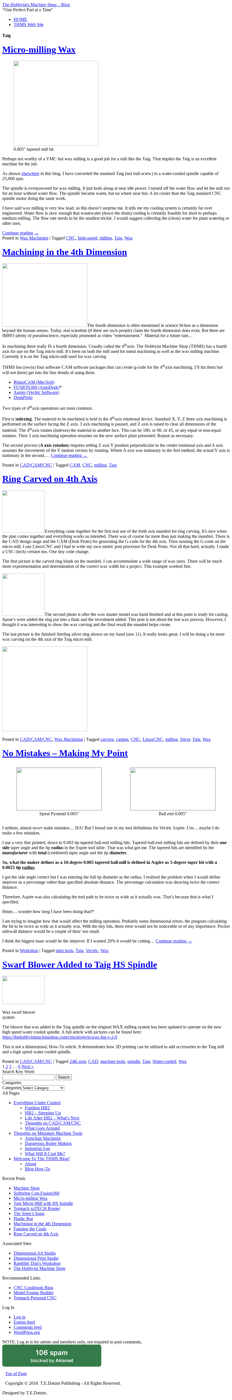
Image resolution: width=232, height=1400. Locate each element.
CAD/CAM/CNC (36, 465)
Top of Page (16, 1373)
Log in (19, 1317)
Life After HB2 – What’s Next (52, 1118)
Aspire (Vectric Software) (36, 392)
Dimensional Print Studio (36, 1258)
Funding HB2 (37, 1107)
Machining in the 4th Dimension (64, 252)
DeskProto (23, 397)
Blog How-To (37, 1168)
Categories (11, 1087)
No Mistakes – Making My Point (65, 753)
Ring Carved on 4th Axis (49, 479)
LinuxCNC (153, 739)
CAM (75, 465)
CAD (93, 1061)
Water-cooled (164, 1061)
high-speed (87, 238)
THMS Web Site (29, 24)
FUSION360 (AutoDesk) (36, 387)
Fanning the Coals (30, 1228)
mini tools (64, 950)
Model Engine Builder (33, 1292)
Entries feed (24, 1322)
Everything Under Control (37, 1102)
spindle (133, 1061)
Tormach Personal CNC (35, 1297)
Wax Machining (34, 238)
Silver (185, 739)
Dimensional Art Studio (35, 1253)
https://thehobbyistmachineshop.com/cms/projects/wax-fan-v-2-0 (59, 1037)
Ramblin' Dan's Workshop (37, 1263)
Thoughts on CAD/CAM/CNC (53, 1123)
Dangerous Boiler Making (48, 1143)
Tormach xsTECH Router (37, 1208)
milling (106, 238)
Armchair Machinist (43, 1138)
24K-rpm (78, 1061)
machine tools (112, 1061)
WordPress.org (27, 1332)
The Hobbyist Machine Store (39, 1268)
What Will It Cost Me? (45, 1153)
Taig (118, 238)
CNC (71, 238)
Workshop (29, 950)
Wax (128, 238)
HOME (20, 19)
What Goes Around (42, 1128)
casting (122, 739)
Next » (28, 1066)
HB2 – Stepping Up (43, 1112)
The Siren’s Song (29, 1213)
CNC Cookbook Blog (33, 1287)
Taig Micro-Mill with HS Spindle (43, 1203)
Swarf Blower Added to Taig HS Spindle (79, 964)
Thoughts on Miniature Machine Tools (48, 1133)
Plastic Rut (23, 1218)
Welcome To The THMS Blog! (42, 1158)
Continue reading (20, 232)
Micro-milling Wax (39, 49)
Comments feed (28, 1327)
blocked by (59, 1358)
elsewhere (30, 173)
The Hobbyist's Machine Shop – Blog (36, 4)
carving (107, 739)
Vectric (92, 950)
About (30, 1163)
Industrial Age (37, 1148)
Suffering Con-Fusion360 (36, 1193)
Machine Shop (27, 1188)
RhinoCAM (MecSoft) (34, 382)
